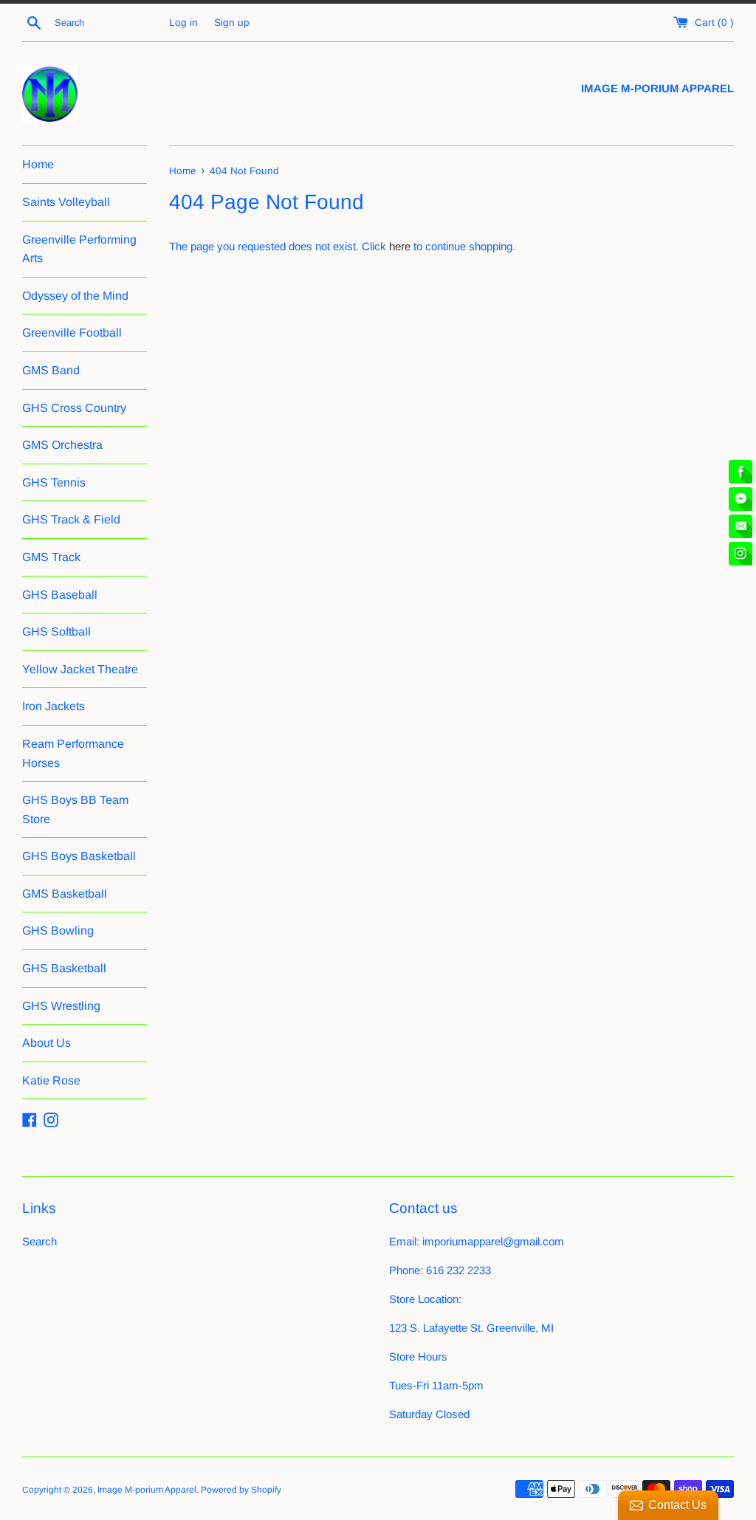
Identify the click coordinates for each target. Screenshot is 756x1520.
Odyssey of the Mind (75, 295)
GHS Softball (56, 631)
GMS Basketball (64, 893)
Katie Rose (51, 1080)
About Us (46, 1042)
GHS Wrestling (61, 1006)
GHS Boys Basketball (79, 856)
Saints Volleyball (66, 202)
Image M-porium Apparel (146, 1490)
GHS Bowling (58, 930)
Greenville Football (72, 332)
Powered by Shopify (241, 1490)
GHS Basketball (64, 968)
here (399, 246)
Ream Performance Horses (73, 753)
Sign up (232, 22)
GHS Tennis (54, 482)
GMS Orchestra (62, 445)
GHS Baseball (59, 594)
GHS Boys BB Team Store (75, 809)
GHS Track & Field (71, 519)
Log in (183, 22)
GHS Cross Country (74, 408)
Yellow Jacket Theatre (80, 669)
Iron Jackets (53, 706)
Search (39, 1241)
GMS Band (51, 370)
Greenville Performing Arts (79, 249)
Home (38, 164)
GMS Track (51, 557)
